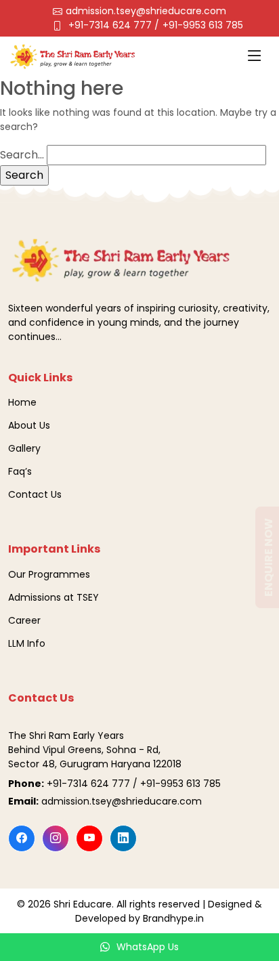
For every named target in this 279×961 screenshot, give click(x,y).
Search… (22, 155)
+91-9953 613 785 (203, 25)
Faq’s (20, 471)
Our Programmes (49, 574)
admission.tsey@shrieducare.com (146, 11)
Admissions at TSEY (53, 597)
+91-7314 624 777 (111, 25)
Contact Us (35, 494)
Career (24, 620)
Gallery (24, 448)
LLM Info (26, 643)
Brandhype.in (173, 918)
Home (22, 402)
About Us (29, 425)
